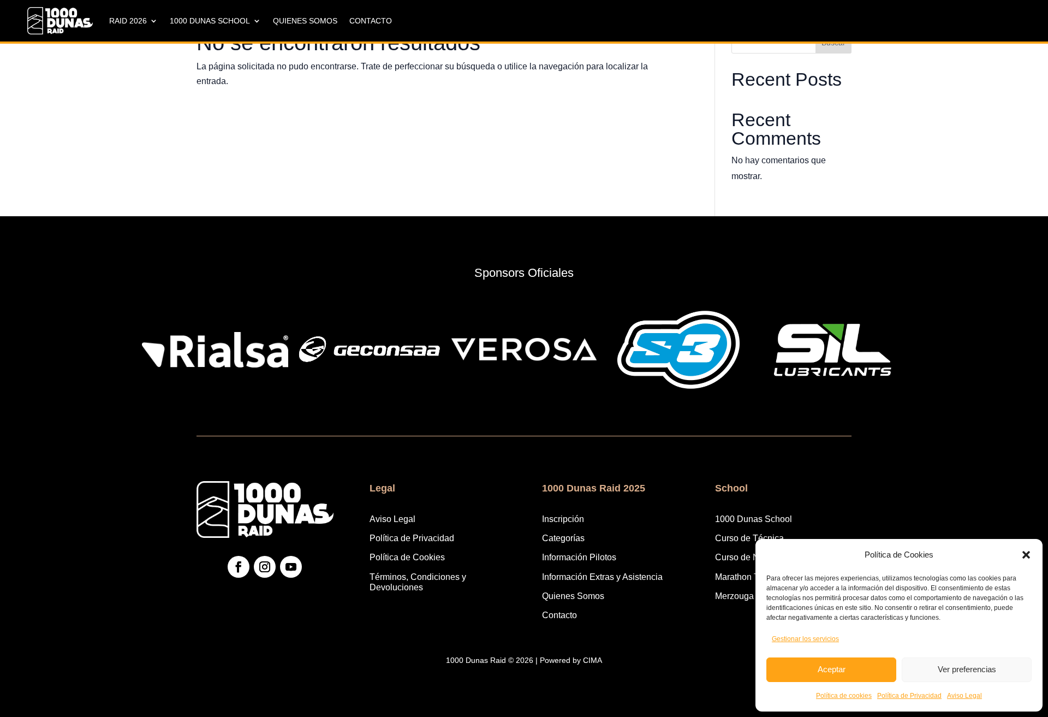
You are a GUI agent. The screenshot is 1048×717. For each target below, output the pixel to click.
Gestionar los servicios (805, 639)
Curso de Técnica (749, 538)
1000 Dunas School (210, 20)
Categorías (563, 538)
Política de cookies (844, 696)
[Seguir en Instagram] (265, 567)
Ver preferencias (967, 669)
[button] (1026, 554)
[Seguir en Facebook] (238, 567)
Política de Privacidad (909, 696)
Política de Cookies (407, 557)
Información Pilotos (579, 557)
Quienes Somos (305, 20)
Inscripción (563, 519)
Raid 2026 (128, 20)
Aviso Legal (964, 696)
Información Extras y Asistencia (602, 577)
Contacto (370, 20)
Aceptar (831, 669)
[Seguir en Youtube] (291, 567)
